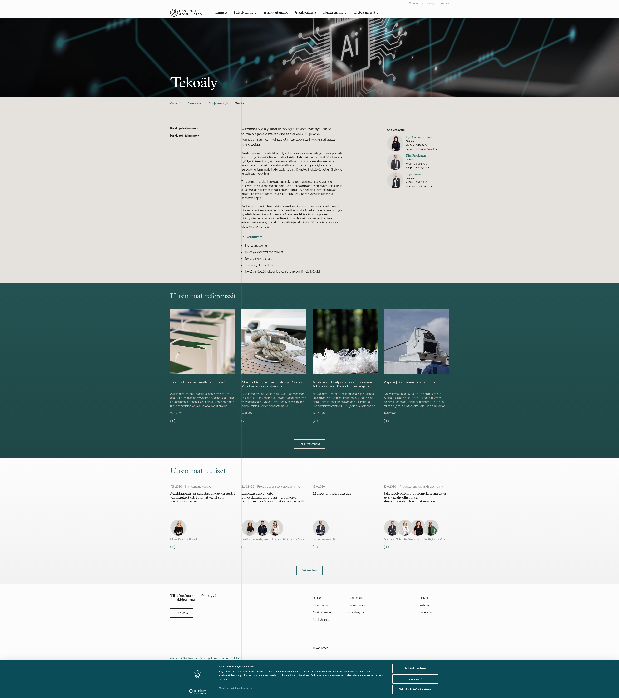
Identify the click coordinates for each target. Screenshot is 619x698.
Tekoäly (239, 103)
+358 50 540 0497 (416, 145)
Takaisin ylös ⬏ (322, 648)
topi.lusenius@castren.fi (419, 186)
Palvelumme (194, 103)
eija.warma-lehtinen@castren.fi (422, 148)
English (445, 3)
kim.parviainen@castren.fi (420, 167)
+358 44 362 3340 (416, 182)
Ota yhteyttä (429, 3)
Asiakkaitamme (322, 612)
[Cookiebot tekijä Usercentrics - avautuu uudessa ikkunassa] (197, 691)
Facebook (426, 612)
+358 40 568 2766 (416, 163)
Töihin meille (355, 597)
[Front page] (186, 13)
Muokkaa (413, 679)
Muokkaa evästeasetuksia (233, 688)
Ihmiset (317, 597)
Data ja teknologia (218, 103)
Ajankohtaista (321, 619)
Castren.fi (175, 103)
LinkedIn (425, 597)
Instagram (426, 605)
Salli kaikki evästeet (415, 668)
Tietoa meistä (356, 605)
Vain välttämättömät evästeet (415, 689)
